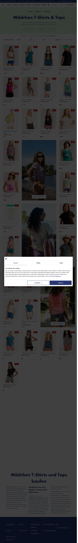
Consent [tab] (15, 263)
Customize (37, 282)
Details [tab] (38, 263)
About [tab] (61, 263)
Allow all (60, 282)
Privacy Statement (56, 276)
